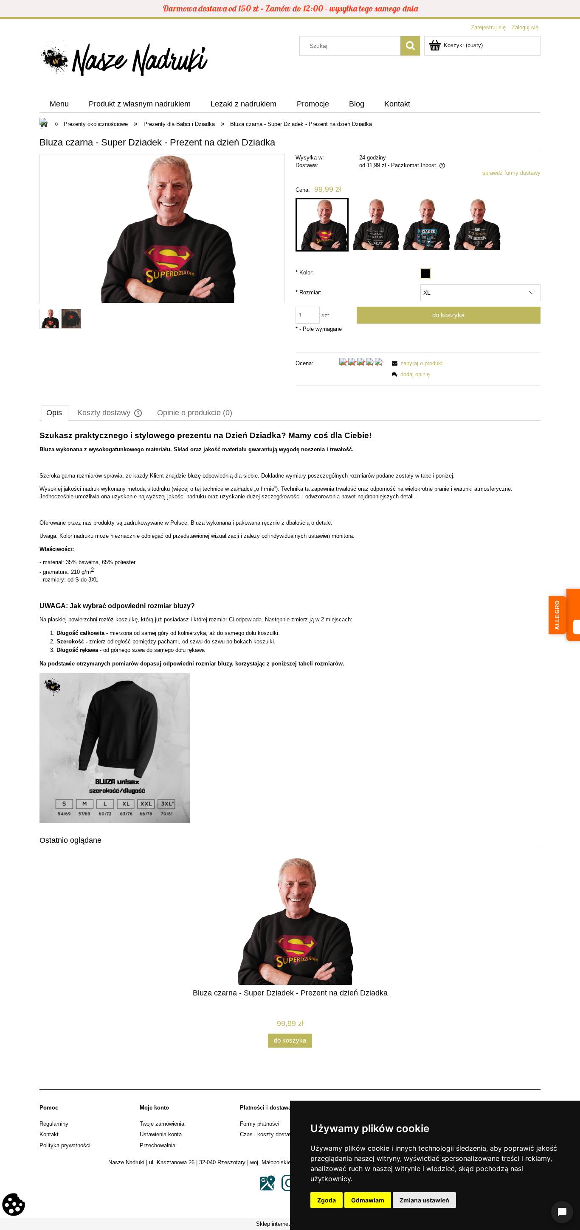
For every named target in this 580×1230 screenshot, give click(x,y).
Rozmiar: (308, 292)
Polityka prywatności (64, 1145)
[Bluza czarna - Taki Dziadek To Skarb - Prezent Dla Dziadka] (475, 224)
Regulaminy (53, 1124)
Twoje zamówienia (162, 1124)
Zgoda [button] (326, 1200)
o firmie (265, 489)
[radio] (425, 273)
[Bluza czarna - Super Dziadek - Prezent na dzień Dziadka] (322, 225)
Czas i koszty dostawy (268, 1134)
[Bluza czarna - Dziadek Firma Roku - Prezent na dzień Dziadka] (424, 224)
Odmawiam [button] (367, 1200)
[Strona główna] (124, 60)
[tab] (54, 412)
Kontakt (49, 1134)
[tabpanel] (290, 627)
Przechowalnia (157, 1145)
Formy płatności (259, 1124)
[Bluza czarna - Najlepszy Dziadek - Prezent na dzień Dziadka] (374, 224)
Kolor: (305, 272)
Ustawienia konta (161, 1134)
